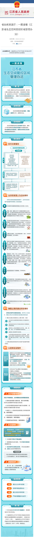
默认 (17, 43)
